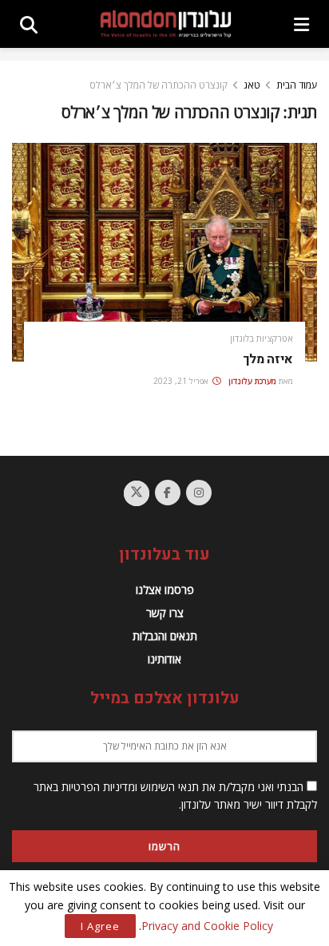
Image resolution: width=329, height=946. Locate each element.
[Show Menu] (301, 24)
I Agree (100, 926)
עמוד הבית (296, 85)
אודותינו (164, 659)
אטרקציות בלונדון (261, 338)
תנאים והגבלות (165, 635)
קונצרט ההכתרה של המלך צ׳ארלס (158, 85)
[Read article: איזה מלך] (164, 252)
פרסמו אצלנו (165, 589)
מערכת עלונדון (252, 380)
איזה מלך (268, 359)
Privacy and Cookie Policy (207, 925)
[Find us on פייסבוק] (167, 492)
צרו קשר (165, 612)
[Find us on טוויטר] (136, 493)
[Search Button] (29, 24)
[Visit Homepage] (166, 24)
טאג (252, 85)
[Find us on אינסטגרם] (199, 492)
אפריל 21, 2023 (182, 380)
